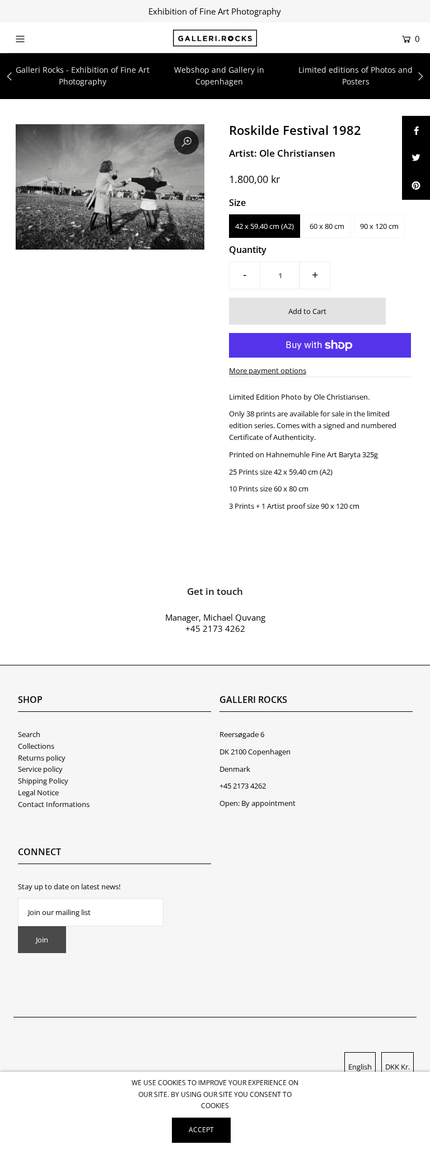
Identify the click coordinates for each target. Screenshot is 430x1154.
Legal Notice (38, 792)
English (360, 1067)
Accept (201, 1129)
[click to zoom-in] (186, 142)
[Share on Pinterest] (416, 186)
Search (29, 734)
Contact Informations (54, 804)
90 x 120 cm (379, 226)
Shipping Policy (43, 781)
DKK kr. (397, 1067)
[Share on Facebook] (416, 130)
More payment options (267, 370)
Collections (36, 746)
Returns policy (42, 758)
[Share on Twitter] (416, 158)
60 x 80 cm (327, 226)
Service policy (40, 769)
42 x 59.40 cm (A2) (264, 226)
